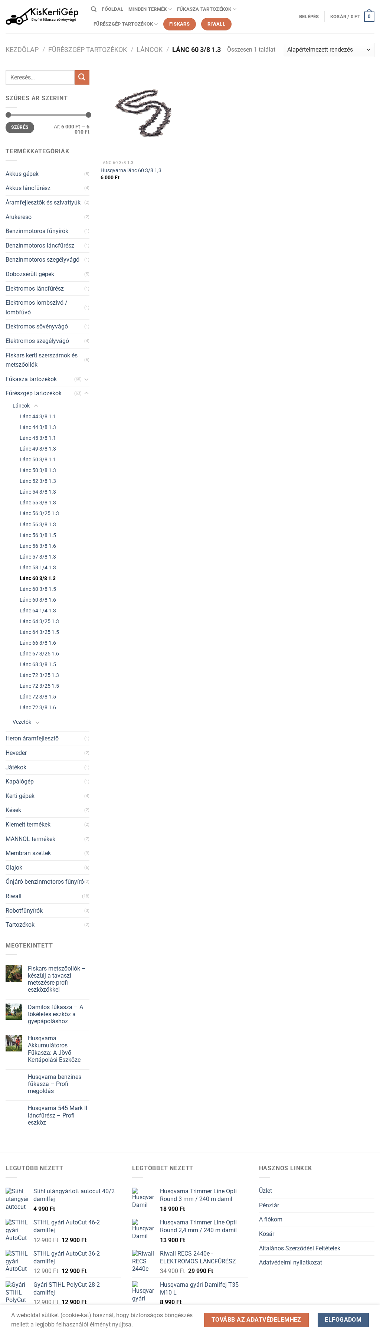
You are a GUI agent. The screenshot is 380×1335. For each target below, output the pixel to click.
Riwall (14, 896)
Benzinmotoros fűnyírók (37, 231)
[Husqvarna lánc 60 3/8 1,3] (144, 113)
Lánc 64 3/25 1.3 (39, 621)
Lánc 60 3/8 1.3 (38, 578)
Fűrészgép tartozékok (123, 24)
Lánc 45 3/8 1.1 (38, 438)
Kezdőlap (22, 49)
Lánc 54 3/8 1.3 (38, 492)
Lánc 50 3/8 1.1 (38, 460)
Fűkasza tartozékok (204, 9)
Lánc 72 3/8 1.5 (38, 697)
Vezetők (22, 722)
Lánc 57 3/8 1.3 (38, 557)
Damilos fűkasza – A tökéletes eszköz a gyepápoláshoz (55, 1014)
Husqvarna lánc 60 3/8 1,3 (131, 170)
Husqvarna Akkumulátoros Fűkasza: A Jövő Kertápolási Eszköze (54, 1049)
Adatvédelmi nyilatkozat (290, 1262)
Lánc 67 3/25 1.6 (39, 654)
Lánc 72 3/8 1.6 (38, 707)
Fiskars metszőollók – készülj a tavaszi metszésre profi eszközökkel (57, 979)
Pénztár (269, 1205)
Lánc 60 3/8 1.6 (38, 600)
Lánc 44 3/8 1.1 (38, 416)
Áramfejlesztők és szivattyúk (43, 202)
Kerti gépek (20, 795)
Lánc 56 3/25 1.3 (39, 513)
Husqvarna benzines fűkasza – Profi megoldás (54, 1083)
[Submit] (82, 77)
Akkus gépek (22, 173)
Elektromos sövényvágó (37, 326)
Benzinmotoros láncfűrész (40, 245)
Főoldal (112, 9)
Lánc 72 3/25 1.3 (39, 675)
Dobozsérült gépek (30, 274)
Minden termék (147, 9)
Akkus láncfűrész (28, 188)
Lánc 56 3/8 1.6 (38, 546)
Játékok (16, 767)
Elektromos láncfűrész (35, 288)
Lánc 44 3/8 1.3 (38, 427)
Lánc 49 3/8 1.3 (38, 449)
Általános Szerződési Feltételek (299, 1248)
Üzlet (265, 1190)
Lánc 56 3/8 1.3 (38, 524)
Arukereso (19, 216)
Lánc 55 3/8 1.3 (38, 503)
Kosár (266, 1233)
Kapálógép (20, 781)
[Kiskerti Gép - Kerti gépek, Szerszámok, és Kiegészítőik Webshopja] (43, 16)
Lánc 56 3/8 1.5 (38, 535)
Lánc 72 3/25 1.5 (39, 686)
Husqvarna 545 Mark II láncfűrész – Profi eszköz (57, 1115)
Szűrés (19, 127)
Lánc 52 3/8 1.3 (38, 481)
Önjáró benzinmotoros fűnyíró (45, 881)
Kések (13, 810)
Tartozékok (20, 924)
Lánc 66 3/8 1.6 (38, 643)
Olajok (14, 867)
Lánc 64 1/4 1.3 (38, 611)
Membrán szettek (28, 853)
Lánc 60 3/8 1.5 (38, 589)
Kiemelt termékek (28, 824)
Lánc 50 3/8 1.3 (38, 470)
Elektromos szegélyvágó (37, 340)
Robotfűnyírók (24, 910)
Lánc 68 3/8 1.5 (38, 664)
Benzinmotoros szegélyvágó (42, 259)
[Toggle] (86, 378)
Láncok (150, 49)
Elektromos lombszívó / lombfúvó (37, 307)
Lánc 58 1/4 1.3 (38, 568)
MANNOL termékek (30, 838)
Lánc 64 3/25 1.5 (39, 632)
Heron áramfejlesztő (32, 738)
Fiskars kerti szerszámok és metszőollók (42, 360)
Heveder (16, 752)
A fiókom (270, 1219)
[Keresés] (93, 9)
